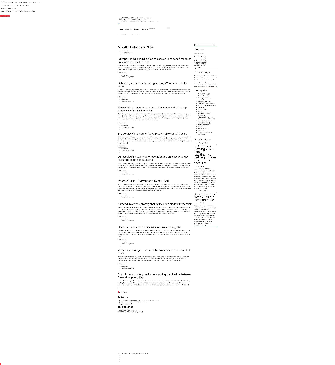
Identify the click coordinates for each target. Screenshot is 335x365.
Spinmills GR (201, 82)
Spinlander (213, 79)
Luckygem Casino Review (206, 103)
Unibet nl (200, 84)
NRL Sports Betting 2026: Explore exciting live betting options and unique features (205, 154)
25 (199, 66)
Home (121, 29)
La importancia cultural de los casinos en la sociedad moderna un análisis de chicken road (154, 60)
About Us (128, 29)
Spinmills (196, 82)
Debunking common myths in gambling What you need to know (152, 84)
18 (199, 64)
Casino (211, 75)
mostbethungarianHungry (206, 105)
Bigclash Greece (205, 75)
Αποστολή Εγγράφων (213, 84)
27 (202, 66)
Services (136, 29)
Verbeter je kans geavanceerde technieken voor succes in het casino (154, 251)
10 (197, 62)
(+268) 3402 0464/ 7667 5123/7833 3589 (161, 20)
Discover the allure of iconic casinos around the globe (149, 227)
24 (197, 66)
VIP (199, 126)
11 (199, 62)
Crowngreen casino (204, 98)
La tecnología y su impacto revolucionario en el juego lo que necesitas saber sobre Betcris (153, 158)
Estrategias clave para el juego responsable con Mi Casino (152, 133)
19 (200, 64)
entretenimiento (214, 77)
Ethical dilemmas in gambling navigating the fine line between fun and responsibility (155, 276)
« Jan (195, 68)
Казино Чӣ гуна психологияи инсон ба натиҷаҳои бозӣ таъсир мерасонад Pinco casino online (152, 109)
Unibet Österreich (203, 123)
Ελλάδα (195, 86)
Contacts (145, 29)
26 (200, 66)
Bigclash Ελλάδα (203, 94)
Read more (122, 72)
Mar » (200, 68)
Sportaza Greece (208, 82)
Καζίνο (200, 130)
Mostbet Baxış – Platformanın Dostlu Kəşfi (143, 181)
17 (197, 64)
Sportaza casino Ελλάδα (205, 119)
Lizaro (195, 79)
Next (125, 292)
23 (195, 66)
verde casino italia (203, 125)
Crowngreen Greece (206, 77)
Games (200, 100)
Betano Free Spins (198, 75)
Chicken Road (202, 96)
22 (206, 64)
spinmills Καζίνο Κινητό (205, 117)
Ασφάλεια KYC (202, 128)
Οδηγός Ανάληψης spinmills (211, 86)
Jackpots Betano (203, 101)
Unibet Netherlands (204, 121)
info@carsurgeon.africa (126, 304)
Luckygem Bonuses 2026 (202, 79)
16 (122, 292)
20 (202, 64)
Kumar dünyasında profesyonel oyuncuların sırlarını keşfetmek (155, 204)
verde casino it (205, 84)
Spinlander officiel (203, 113)
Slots (199, 111)
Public (200, 109)
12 (200, 62)
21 (204, 64)
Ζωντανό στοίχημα (201, 86)
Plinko (209, 79)
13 (202, 62)
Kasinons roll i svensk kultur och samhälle (204, 197)
